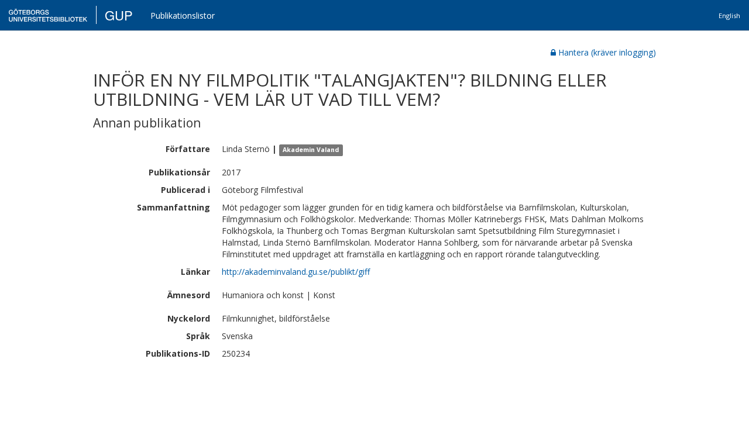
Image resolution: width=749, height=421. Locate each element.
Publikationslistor (182, 15)
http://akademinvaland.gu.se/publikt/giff (296, 271)
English (729, 15)
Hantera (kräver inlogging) (607, 52)
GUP (119, 15)
